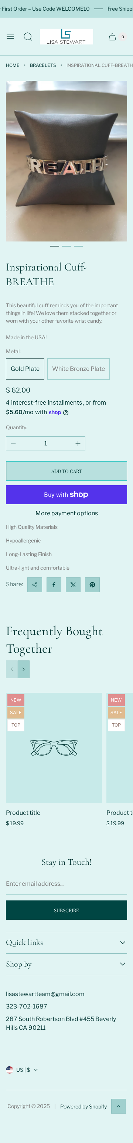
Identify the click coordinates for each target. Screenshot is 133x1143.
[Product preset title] (54, 748)
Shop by (19, 964)
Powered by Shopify (83, 1106)
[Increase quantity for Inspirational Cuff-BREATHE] (78, 444)
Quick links (24, 942)
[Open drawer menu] (10, 37)
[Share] (34, 584)
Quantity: (16, 427)
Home (13, 65)
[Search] (28, 37)
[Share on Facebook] (54, 584)
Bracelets (43, 65)
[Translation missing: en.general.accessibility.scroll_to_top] (118, 1106)
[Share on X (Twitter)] (73, 584)
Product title (23, 812)
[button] (54, 246)
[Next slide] (24, 669)
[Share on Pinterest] (92, 584)
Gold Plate (25, 368)
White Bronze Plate (78, 368)
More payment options (66, 513)
